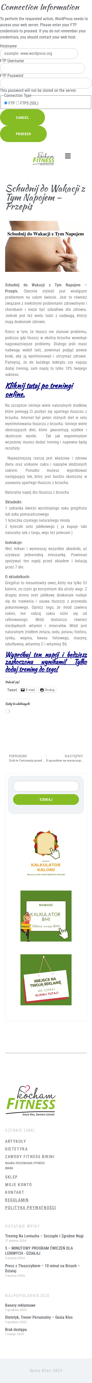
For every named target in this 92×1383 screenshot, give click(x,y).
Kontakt (14, 1192)
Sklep (11, 1177)
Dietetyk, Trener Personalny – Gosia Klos (39, 1317)
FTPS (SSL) (28, 103)
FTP (11, 103)
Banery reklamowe (20, 1305)
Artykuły (15, 1141)
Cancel (22, 118)
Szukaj (46, 799)
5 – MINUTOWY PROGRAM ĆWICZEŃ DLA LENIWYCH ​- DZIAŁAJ (39, 1251)
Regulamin (17, 1200)
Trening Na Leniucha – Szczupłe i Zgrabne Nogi (44, 1236)
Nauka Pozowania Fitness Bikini (25, 1165)
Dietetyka (16, 1149)
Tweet (12, 690)
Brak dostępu (16, 1329)
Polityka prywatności (30, 1207)
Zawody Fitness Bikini (30, 1156)
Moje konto (18, 1184)
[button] (67, 156)
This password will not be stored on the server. (38, 83)
